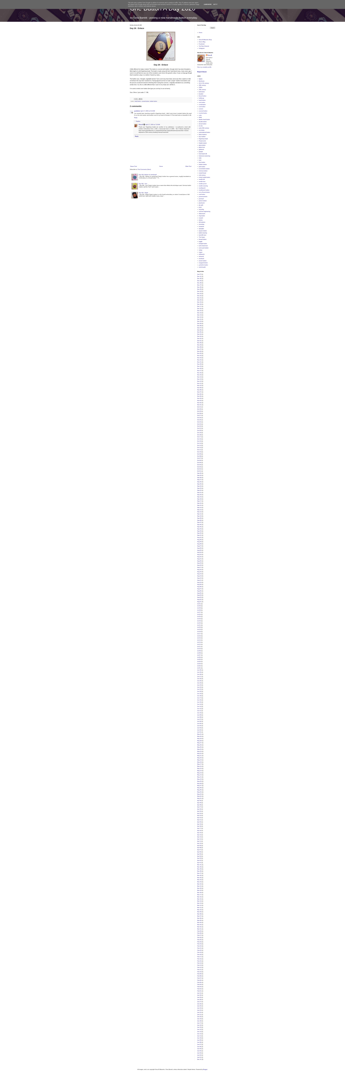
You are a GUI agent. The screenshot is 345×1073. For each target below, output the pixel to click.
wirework (201, 256)
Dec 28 (199, 283)
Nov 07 (199, 392)
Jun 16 (199, 700)
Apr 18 (199, 826)
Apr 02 (199, 860)
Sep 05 (199, 526)
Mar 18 (199, 892)
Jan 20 (199, 1016)
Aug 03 (199, 597)
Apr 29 (199, 802)
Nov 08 (199, 390)
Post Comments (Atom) (144, 169)
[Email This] (135, 99)
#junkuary (201, 81)
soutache (201, 226)
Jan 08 (199, 1042)
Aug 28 (199, 544)
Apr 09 (199, 845)
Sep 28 (199, 477)
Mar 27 (199, 873)
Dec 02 (199, 338)
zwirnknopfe (202, 267)
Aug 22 (199, 556)
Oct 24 (199, 422)
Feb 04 (199, 984)
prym (200, 207)
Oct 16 (199, 439)
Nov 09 (199, 387)
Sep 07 (199, 522)
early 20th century (204, 128)
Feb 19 (199, 952)
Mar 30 (199, 867)
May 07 (199, 785)
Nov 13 (199, 379)
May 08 (199, 783)
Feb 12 (199, 967)
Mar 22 (199, 884)
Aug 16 (199, 569)
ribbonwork (202, 213)
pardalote (137, 111)
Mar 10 (199, 909)
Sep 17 (199, 501)
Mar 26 (199, 875)
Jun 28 (199, 674)
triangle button (203, 243)
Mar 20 (199, 888)
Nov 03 (199, 400)
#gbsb (200, 79)
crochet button (203, 113)
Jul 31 (199, 603)
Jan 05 (199, 1048)
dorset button (202, 124)
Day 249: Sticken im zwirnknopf (148, 174)
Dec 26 (199, 287)
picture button (203, 200)
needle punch (203, 183)
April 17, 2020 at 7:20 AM (153, 124)
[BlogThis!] (136, 99)
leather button (153, 101)
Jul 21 (199, 625)
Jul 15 (199, 638)
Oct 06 (199, 460)
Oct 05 (199, 462)
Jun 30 (199, 670)
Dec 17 (199, 306)
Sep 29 (199, 475)
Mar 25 (199, 877)
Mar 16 (199, 897)
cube (200, 115)
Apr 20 (199, 822)
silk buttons (202, 222)
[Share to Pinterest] (141, 99)
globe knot (202, 147)
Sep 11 (199, 514)
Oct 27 (199, 415)
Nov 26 (199, 351)
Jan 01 (199, 1057)
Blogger (205, 1069)
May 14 (199, 770)
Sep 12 (199, 511)
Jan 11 (199, 1036)
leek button (202, 166)
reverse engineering (204, 211)
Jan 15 (199, 1027)
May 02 (199, 796)
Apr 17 (199, 828)
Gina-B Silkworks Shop (205, 39)
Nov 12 (199, 381)
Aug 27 (199, 546)
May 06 (199, 787)
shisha (201, 220)
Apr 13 (199, 837)
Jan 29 (199, 997)
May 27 (199, 742)
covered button (145, 101)
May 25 (199, 747)
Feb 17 (199, 956)
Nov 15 (199, 374)
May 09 (199, 781)
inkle (200, 158)
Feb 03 (199, 986)
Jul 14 (199, 640)
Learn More (207, 4)
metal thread (202, 173)
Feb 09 (199, 973)
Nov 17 (199, 370)
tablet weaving (203, 233)
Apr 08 (199, 847)
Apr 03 (199, 858)
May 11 (199, 777)
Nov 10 (199, 385)
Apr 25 (199, 811)
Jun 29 (199, 672)
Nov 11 (199, 383)
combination (202, 104)
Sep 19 (199, 496)
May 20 (199, 757)
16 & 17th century (204, 83)
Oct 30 (199, 409)
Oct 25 (199, 419)
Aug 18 (199, 565)
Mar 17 (199, 894)
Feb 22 (199, 946)
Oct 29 (199, 411)
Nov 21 (199, 362)
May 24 (199, 749)
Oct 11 (199, 449)
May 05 (199, 790)
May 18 (199, 762)
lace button (202, 162)
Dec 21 (199, 298)
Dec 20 (199, 300)
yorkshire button (203, 265)
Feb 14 (199, 963)
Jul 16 (199, 636)
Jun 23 (199, 685)
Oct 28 (199, 413)
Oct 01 (199, 471)
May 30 (199, 736)
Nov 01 (199, 404)
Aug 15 (199, 571)
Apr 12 (199, 839)
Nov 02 (199, 402)
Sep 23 (199, 488)
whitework (201, 254)
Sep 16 (199, 503)
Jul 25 (199, 616)
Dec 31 (199, 276)
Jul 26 (199, 614)
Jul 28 (199, 610)
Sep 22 (199, 490)
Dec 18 (199, 304)
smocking (201, 224)
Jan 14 (199, 1029)
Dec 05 (199, 332)
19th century (202, 89)
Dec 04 (199, 334)
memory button (203, 171)
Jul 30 (199, 606)
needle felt (202, 179)
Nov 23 (199, 357)
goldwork (201, 149)
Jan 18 (199, 1021)
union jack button (204, 248)
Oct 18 (199, 434)
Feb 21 (199, 948)
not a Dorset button (204, 192)
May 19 (199, 760)
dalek (200, 117)
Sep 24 (199, 486)
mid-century (202, 175)
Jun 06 (199, 721)
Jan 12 (199, 1033)
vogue (200, 252)
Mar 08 (199, 914)
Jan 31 (199, 993)
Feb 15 (199, 961)
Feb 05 (199, 982)
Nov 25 (199, 353)
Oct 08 (199, 456)
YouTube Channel (204, 46)
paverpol (201, 198)
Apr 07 (199, 849)
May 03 (199, 794)
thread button (202, 239)
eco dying (201, 130)
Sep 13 (199, 509)
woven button (202, 260)
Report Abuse (202, 72)
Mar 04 (199, 922)
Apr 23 (199, 815)
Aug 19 (199, 563)
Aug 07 (199, 588)
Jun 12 (199, 708)
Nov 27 (199, 349)
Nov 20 (199, 364)
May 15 (199, 768)
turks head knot (203, 245)
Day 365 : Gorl (143, 183)
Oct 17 (199, 437)
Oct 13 (199, 445)
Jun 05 (199, 723)
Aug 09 (199, 584)
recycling (201, 209)
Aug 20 (199, 561)
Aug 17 (199, 567)
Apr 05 (199, 854)
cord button (202, 106)
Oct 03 (199, 467)
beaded (201, 94)
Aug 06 (199, 591)
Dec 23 (199, 293)
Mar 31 (199, 864)
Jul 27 (199, 612)
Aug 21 (199, 559)
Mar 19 (199, 890)
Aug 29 (199, 541)
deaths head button (204, 119)
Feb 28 (199, 933)
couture (201, 108)
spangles (201, 228)
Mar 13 (199, 903)
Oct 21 (199, 428)
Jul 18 (199, 631)
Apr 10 (199, 843)
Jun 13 (199, 706)
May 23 (199, 751)
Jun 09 (199, 715)
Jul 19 (199, 629)
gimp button (202, 145)
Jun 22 (199, 687)
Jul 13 (199, 642)
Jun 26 (199, 678)
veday (200, 250)
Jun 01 (199, 732)
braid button (138, 101)
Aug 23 (199, 554)
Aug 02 (199, 599)
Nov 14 (199, 377)
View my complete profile (204, 67)
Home (161, 166)
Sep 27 (199, 479)
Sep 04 (199, 529)
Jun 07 (199, 719)
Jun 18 (199, 695)
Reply (135, 117)
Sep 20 (199, 494)
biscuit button (202, 96)
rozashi (201, 218)
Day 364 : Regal (143, 192)
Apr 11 (199, 841)
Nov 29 (199, 345)
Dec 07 (199, 327)
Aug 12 (199, 578)
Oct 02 (199, 469)
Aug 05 (199, 593)
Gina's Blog (202, 42)
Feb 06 (199, 980)
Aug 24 (199, 552)
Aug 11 (199, 580)
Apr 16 (199, 830)
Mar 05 (199, 920)
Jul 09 (199, 650)
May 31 (199, 734)
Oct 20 (199, 430)
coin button (202, 102)
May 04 (199, 792)
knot (200, 160)
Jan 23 (199, 1010)
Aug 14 (199, 573)
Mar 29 (199, 869)
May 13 (199, 772)
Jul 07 (199, 655)
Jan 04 (199, 1051)
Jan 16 (199, 1025)
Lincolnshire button (204, 168)
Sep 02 (199, 533)
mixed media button (204, 177)
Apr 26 (199, 809)
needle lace (202, 181)
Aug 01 (199, 601)
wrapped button (203, 262)
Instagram (202, 48)
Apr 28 (199, 805)
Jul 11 (199, 646)
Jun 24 (199, 683)
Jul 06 (199, 657)
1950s (200, 87)
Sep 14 (199, 507)
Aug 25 (199, 550)
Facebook (201, 44)
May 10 (199, 779)
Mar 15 (199, 899)
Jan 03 (199, 1053)
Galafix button (203, 143)
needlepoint (202, 188)
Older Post (188, 166)
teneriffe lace (202, 235)
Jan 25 (199, 1006)
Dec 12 (199, 317)
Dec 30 (199, 278)
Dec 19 (199, 302)
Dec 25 (199, 289)
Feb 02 (199, 988)
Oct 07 (199, 458)
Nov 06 (199, 394)
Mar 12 (199, 905)
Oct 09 (199, 454)
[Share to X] (138, 99)
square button (203, 230)
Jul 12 (199, 644)
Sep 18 (199, 499)
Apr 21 (199, 819)
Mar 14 (199, 901)
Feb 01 (199, 991)
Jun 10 (199, 713)
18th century (202, 85)
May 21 (199, 755)
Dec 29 (199, 280)
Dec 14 (199, 312)
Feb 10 (199, 971)
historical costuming (204, 156)
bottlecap (201, 98)
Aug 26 (199, 548)
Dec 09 (199, 323)
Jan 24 (199, 1008)
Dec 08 (199, 325)
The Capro (202, 237)
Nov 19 (199, 366)
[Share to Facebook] (140, 99)
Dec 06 (199, 330)
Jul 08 (199, 653)
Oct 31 (199, 407)
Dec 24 (199, 291)
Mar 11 (199, 907)
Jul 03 (199, 663)
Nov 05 (199, 396)
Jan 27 (199, 1001)
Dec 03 (199, 336)
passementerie (203, 196)
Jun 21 (199, 689)
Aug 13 (199, 576)
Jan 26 (199, 1003)
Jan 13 (199, 1031)
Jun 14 (199, 704)
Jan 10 (199, 1038)
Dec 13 (199, 315)
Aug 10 (199, 582)
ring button (202, 215)
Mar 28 (199, 871)
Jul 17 (199, 633)
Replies (138, 121)
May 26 (199, 745)
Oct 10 (199, 452)
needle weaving (203, 186)
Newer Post (133, 166)
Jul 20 (199, 627)
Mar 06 (199, 918)
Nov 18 (199, 368)
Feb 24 (199, 941)
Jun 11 (199, 710)
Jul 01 (199, 668)
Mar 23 (199, 882)
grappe (201, 151)
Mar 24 (199, 879)
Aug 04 (199, 595)
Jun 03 (199, 728)
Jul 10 (199, 648)
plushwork (202, 203)
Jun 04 (199, 725)
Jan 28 (199, 999)
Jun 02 (199, 730)
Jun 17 (199, 698)
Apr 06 (199, 852)
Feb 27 (199, 935)
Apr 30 (199, 800)
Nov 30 (199, 342)
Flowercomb (202, 141)
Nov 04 (199, 398)
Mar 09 (199, 911)
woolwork (201, 258)
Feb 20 (199, 950)
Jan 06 (199, 1046)
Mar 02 (199, 926)
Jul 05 (199, 659)
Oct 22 (199, 426)
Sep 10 (199, 516)
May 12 (199, 775)
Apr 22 (199, 817)
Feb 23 (199, 944)
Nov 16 (199, 372)
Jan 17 (199, 1023)
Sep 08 (199, 520)
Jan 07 (199, 274)
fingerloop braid (203, 138)
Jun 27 (199, 676)
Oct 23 (199, 424)
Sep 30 (199, 473)
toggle (200, 241)
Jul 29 (199, 608)
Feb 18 (199, 954)
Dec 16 (199, 308)
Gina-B (141, 124)
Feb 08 (199, 976)
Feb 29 (199, 931)
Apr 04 (199, 856)
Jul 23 (199, 621)
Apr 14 (199, 834)
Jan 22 (199, 1012)
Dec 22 (199, 295)
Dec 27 (199, 285)
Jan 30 (199, 995)
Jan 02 (199, 1055)
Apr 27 (199, 807)
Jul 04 (199, 661)
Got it (215, 4)
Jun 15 (199, 702)
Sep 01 (199, 535)
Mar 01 (199, 929)
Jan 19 (199, 1018)
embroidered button (204, 132)
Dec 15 (199, 310)
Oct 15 (199, 441)
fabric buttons (203, 134)
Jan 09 (199, 1040)
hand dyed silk (203, 153)
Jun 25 (199, 680)
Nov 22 (199, 360)
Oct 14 (199, 443)
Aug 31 (199, 537)
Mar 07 (199, 916)
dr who (201, 126)
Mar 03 (199, 924)
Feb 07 (199, 978)
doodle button (203, 121)
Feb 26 (199, 937)
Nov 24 (199, 355)
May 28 (199, 740)
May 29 (199, 738)
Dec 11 (199, 319)
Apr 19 (199, 824)
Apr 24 (199, 813)
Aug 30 (199, 539)
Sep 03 (199, 531)
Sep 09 (199, 518)
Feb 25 (199, 939)
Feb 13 (199, 965)
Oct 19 (199, 432)
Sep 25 (199, 484)
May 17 (199, 764)
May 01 (199, 798)
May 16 (199, 766)
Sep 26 (199, 481)
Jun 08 (199, 717)
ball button (202, 91)
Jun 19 (199, 693)
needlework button (204, 190)
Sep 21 (199, 492)
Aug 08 (199, 586)
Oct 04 (199, 464)
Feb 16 (199, 959)
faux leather (202, 136)
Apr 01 (199, 862)
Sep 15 (199, 505)
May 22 (199, 753)
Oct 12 (199, 447)
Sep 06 (199, 524)
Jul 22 (199, 623)
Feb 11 (199, 969)
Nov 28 (199, 347)
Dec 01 (199, 340)
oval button (202, 194)
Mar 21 (199, 886)
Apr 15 (199, 832)
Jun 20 (199, 691)
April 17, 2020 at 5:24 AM (148, 111)
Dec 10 (199, 321)
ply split (201, 205)
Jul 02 (199, 665)
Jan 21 (199, 1014)
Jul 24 (199, 618)
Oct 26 (199, 417)
